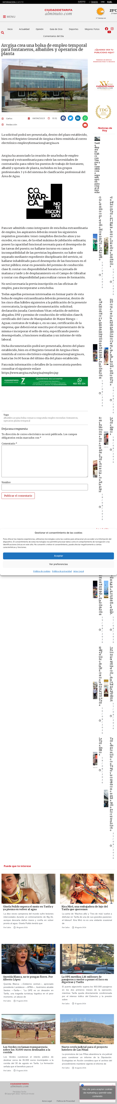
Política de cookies (41, 571)
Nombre (6, 482)
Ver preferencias (58, 564)
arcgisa (17, 418)
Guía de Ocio (56, 29)
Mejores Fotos (92, 29)
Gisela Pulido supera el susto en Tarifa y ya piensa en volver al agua (28, 908)
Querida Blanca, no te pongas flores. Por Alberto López (28, 978)
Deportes (73, 29)
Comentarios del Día (53, 36)
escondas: (61, 418)
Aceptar (58, 555)
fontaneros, (72, 418)
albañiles (8, 418)
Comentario (9, 443)
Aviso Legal (78, 571)
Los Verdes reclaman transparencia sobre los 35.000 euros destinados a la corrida (26, 1049)
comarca (31, 418)
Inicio (10, 29)
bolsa (23, 418)
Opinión (39, 29)
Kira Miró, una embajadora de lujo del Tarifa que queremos (85, 908)
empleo (51, 418)
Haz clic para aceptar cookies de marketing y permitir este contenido (97, 1092)
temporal (25, 421)
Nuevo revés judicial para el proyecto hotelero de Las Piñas (85, 1048)
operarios (8, 421)
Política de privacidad (62, 571)
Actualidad (24, 29)
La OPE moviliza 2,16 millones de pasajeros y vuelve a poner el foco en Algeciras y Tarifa (85, 979)
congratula (41, 418)
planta (17, 421)
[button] (2, 32)
